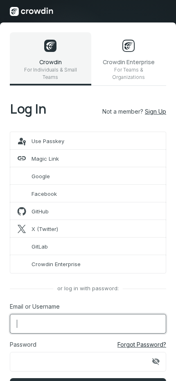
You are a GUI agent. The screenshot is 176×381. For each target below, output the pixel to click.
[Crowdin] (31, 11)
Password (23, 344)
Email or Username (35, 306)
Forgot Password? (141, 344)
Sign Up (155, 111)
